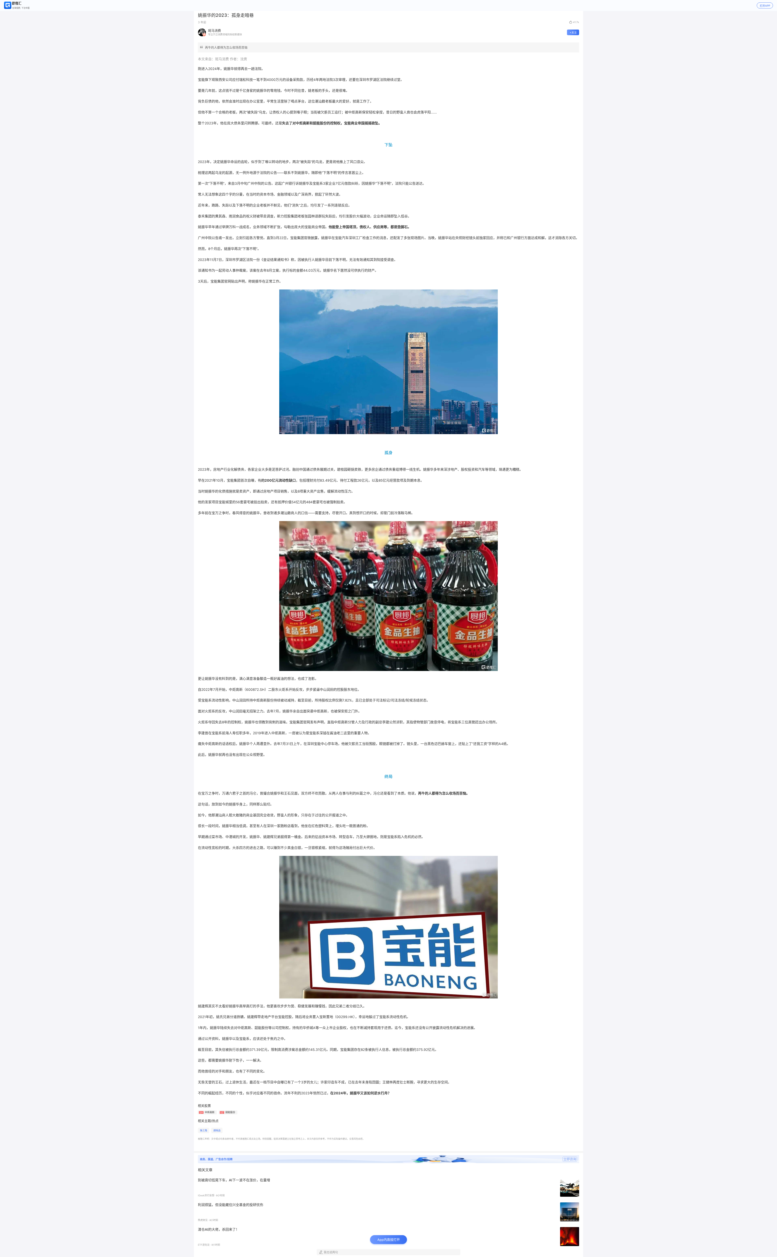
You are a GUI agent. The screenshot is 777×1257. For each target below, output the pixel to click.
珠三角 (203, 1130)
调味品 (217, 1130)
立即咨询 (569, 1159)
